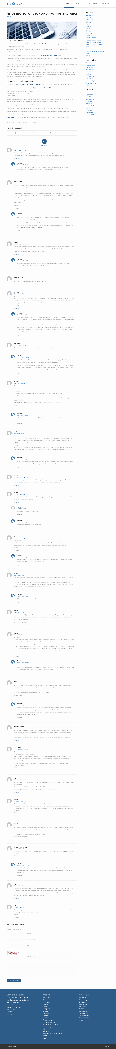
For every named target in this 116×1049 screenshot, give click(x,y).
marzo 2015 (89, 104)
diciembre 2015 (90, 101)
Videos (88, 85)
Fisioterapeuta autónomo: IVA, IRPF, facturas (42, 13)
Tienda (88, 53)
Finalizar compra (91, 38)
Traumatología (90, 81)
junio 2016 (89, 97)
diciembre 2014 (90, 110)
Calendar (88, 22)
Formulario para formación (94, 44)
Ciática (10, 1011)
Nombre (29, 933)
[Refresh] (19, 952)
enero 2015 (89, 108)
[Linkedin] (108, 3)
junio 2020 (89, 92)
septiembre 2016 (91, 95)
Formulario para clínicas (93, 40)
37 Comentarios (22, 122)
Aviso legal (89, 20)
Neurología (89, 72)
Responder (16, 158)
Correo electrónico (32, 939)
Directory (89, 33)
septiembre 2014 (91, 113)
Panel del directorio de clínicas (95, 51)
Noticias (9, 16)
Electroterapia (90, 65)
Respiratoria (90, 76)
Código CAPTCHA (31, 956)
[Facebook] (105, 3)
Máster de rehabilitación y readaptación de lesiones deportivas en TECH (18, 1000)
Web (28, 945)
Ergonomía (89, 67)
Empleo (88, 35)
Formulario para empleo (93, 42)
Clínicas (88, 29)
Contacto (89, 31)
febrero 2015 (90, 106)
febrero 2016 (90, 99)
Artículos (88, 17)
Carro (87, 24)
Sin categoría (90, 78)
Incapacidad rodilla (15, 1007)
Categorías (89, 26)
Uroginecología (91, 83)
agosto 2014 (90, 115)
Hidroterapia (90, 70)
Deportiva (89, 63)
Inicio (87, 47)
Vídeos (88, 56)
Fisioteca (33, 122)
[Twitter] (103, 3)
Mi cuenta (89, 49)
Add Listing (89, 15)
